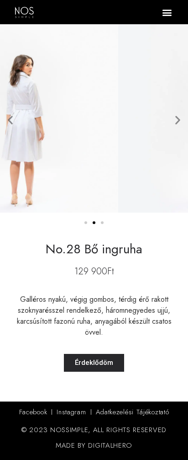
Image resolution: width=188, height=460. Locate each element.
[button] (166, 12)
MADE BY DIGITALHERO (94, 445)
